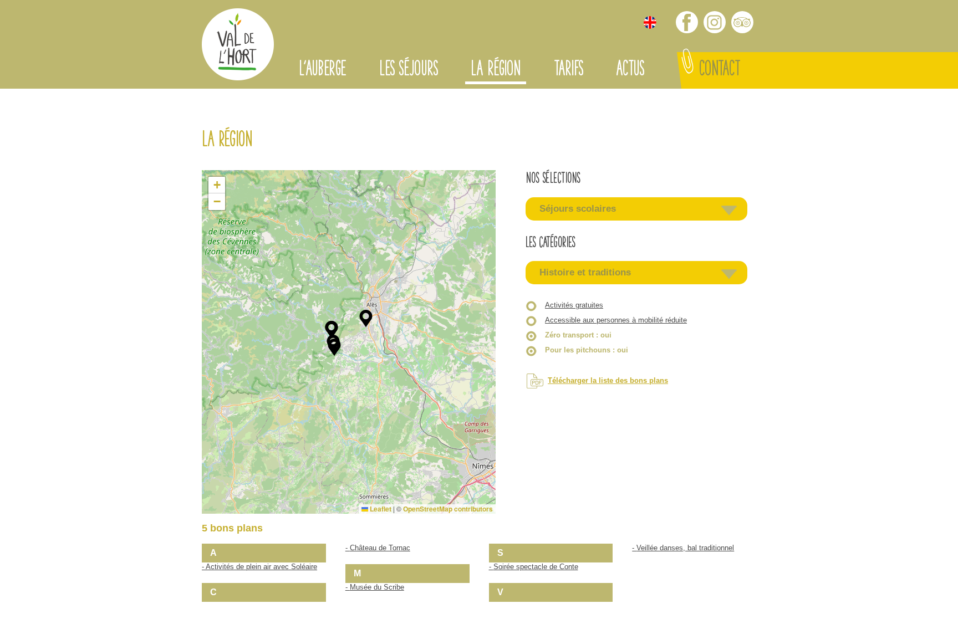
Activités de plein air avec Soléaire (261, 566)
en (650, 22)
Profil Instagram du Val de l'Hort (715, 22)
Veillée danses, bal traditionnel (685, 548)
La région (496, 70)
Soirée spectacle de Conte (535, 566)
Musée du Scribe (377, 587)
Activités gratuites (574, 305)
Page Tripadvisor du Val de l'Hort (742, 22)
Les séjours (408, 70)
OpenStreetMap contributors (448, 509)
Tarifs (568, 70)
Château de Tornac (380, 548)
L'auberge (322, 70)
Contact (719, 70)
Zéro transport (578, 335)
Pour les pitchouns (586, 350)
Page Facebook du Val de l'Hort (687, 22)
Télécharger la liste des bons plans (608, 380)
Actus (630, 70)
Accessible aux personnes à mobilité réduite (616, 320)
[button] (334, 347)
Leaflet (379, 509)
